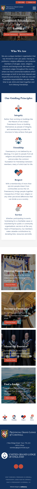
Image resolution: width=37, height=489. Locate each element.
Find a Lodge (21, 2)
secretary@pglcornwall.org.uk (19, 447)
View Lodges (10, 398)
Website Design (14, 487)
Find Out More (10, 285)
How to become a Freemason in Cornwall (18, 477)
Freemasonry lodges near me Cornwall (18, 479)
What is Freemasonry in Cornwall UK (18, 482)
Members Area (31, 2)
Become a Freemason (26, 34)
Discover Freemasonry (11, 34)
